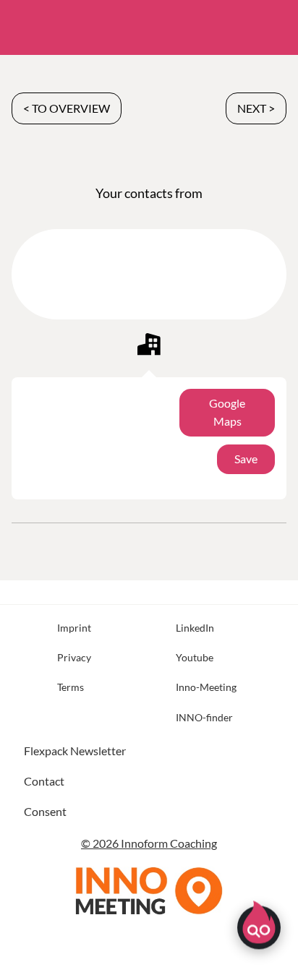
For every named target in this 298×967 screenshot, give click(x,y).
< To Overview (66, 108)
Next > (256, 108)
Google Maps (227, 412)
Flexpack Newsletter (75, 750)
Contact (44, 781)
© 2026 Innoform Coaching (149, 843)
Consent (45, 811)
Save (245, 458)
